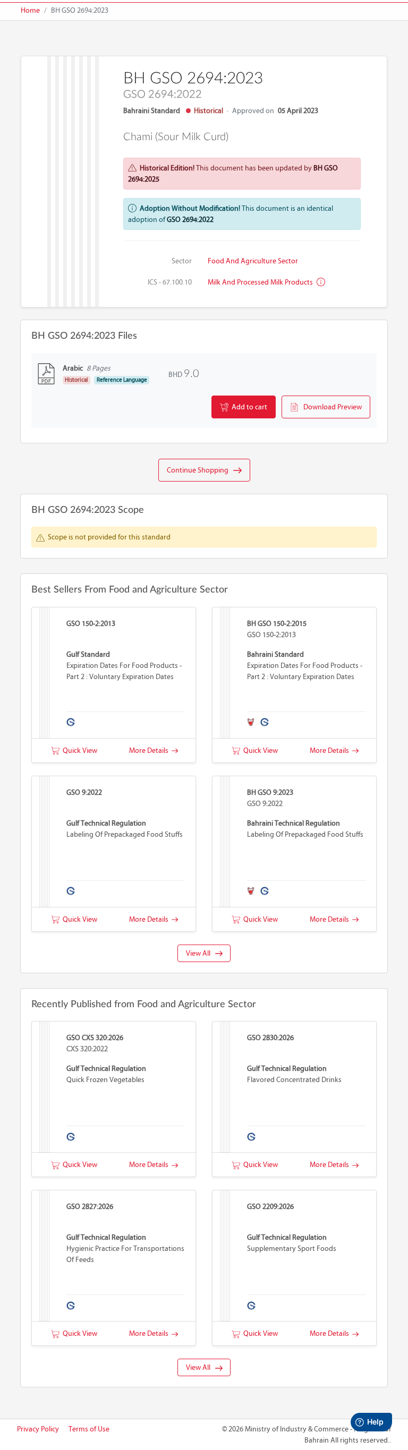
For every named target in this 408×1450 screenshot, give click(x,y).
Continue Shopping (200, 470)
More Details (150, 750)
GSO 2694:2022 (190, 219)
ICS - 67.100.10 (170, 282)
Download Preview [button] (330, 406)
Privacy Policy (38, 1429)
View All (200, 953)
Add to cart (247, 406)
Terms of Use (89, 1429)
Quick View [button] (78, 750)
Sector (182, 260)
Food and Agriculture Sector (253, 260)
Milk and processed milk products (261, 282)
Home (30, 10)
